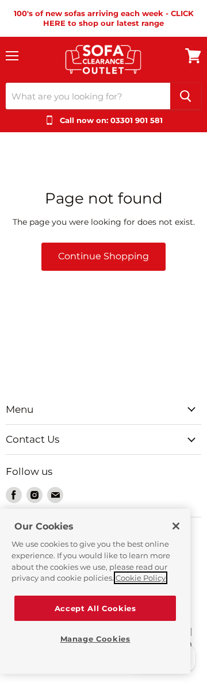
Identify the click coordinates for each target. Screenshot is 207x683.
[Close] (176, 526)
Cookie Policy (141, 577)
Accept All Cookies (95, 608)
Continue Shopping (103, 256)
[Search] (185, 96)
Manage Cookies (95, 638)
